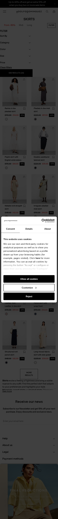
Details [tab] (29, 228)
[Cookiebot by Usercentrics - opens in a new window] (42, 221)
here (38, 258)
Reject (29, 296)
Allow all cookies (29, 279)
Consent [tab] (10, 228)
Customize (27, 287)
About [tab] (47, 228)
